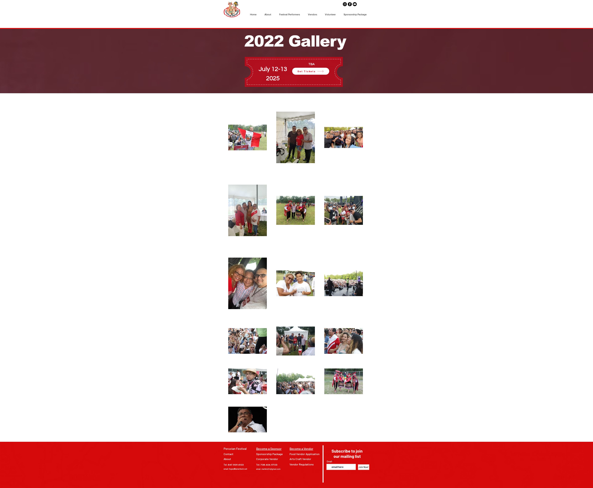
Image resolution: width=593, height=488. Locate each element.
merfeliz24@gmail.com (271, 469)
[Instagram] (345, 4)
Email (329, 461)
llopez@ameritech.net (238, 469)
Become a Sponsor (269, 448)
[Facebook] (350, 4)
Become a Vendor (301, 448)
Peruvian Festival (235, 448)
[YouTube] (355, 4)
